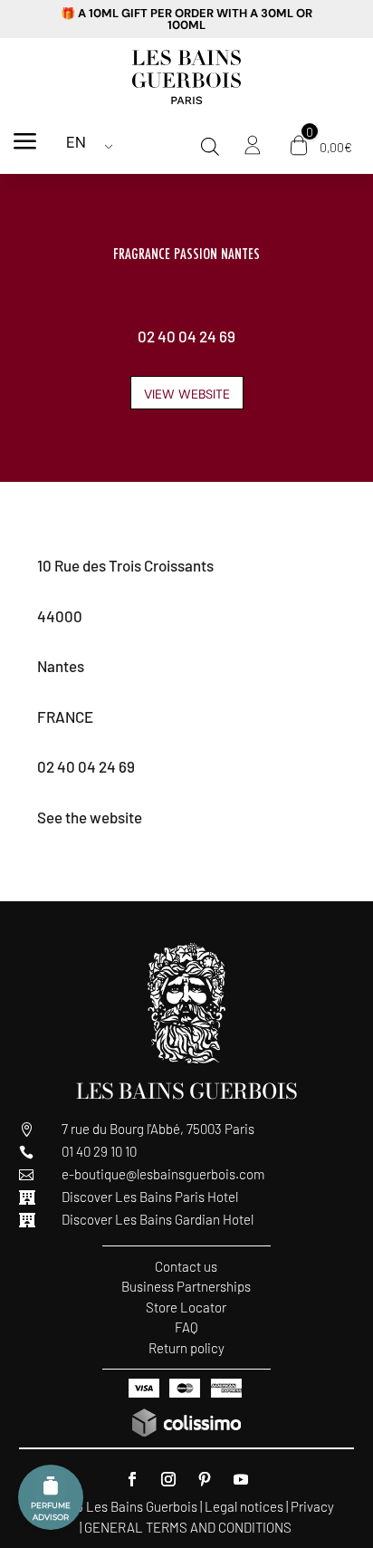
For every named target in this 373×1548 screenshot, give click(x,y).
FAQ (186, 1327)
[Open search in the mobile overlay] (210, 147)
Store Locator (186, 1307)
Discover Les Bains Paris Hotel (150, 1196)
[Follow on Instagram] (168, 1479)
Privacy (312, 1506)
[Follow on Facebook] (132, 1479)
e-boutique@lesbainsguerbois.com (163, 1174)
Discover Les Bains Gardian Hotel (157, 1219)
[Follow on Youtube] (240, 1479)
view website (187, 394)
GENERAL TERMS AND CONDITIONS (188, 1527)
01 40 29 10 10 (99, 1151)
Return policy (186, 1348)
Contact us (186, 1266)
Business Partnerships (186, 1286)
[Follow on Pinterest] (204, 1479)
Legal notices (244, 1506)
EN (76, 142)
